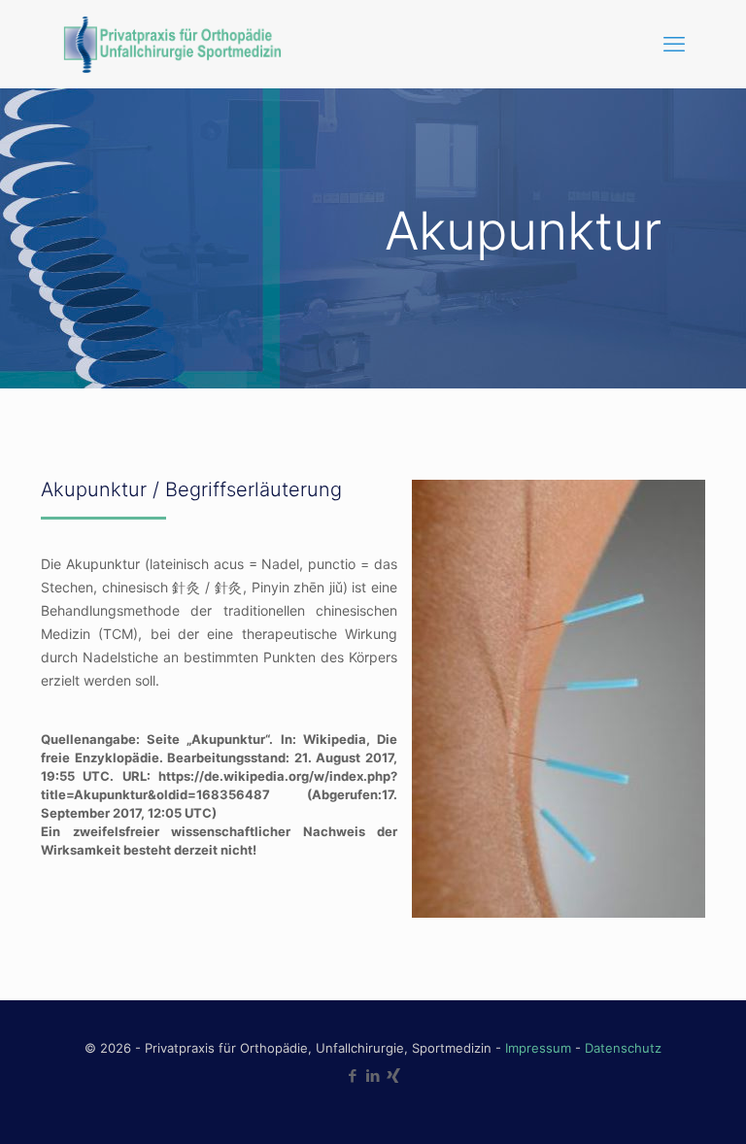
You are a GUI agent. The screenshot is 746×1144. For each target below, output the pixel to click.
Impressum (538, 1048)
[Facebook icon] (353, 1075)
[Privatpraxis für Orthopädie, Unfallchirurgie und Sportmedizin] (171, 43)
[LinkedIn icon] (373, 1075)
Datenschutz (623, 1048)
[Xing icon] (394, 1075)
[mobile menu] (674, 43)
